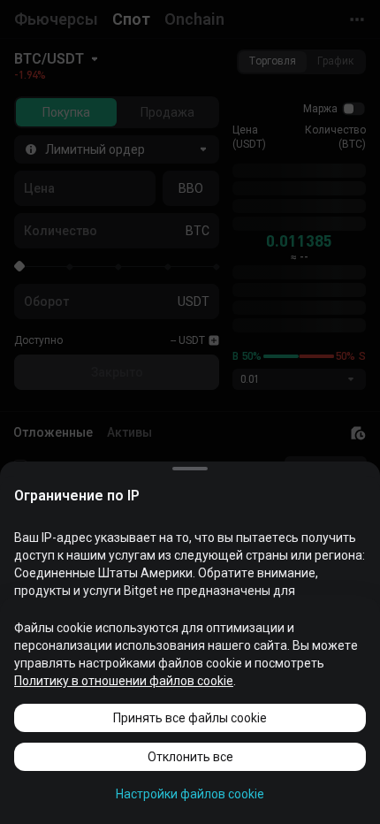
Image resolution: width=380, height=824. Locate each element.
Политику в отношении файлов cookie (123, 681)
